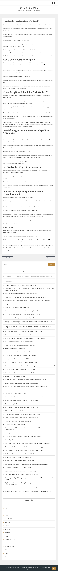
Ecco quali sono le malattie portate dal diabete (19, 359)
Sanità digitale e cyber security (14, 440)
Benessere (8, 512)
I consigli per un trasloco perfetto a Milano (18, 390)
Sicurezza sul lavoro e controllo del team (17, 307)
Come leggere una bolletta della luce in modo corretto (21, 355)
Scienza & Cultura (10, 539)
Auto (6, 508)
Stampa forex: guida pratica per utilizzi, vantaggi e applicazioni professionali (27, 311)
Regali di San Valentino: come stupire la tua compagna (21, 471)
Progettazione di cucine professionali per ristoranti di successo (24, 304)
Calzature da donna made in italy (14, 410)
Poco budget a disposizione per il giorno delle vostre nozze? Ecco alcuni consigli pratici (29, 478)
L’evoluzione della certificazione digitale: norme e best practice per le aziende (28, 276)
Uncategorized (9, 546)
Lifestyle (7, 529)
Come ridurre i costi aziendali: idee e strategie (19, 341)
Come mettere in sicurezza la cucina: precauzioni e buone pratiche (25, 338)
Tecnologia (8, 543)
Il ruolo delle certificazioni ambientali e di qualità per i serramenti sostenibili (28, 300)
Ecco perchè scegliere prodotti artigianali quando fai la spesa (23, 318)
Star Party (29, 8)
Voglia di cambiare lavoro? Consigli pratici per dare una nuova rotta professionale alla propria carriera (29, 483)
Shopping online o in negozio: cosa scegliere (18, 421)
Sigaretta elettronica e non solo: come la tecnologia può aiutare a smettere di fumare (28, 492)
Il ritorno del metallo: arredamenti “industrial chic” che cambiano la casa (26, 386)
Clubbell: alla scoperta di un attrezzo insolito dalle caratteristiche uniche (26, 464)
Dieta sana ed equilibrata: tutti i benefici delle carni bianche (23, 400)
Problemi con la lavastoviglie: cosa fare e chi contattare (21, 334)
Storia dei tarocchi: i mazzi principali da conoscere (20, 345)
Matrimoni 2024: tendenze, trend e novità (17, 352)
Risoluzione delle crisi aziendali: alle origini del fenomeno (22, 453)
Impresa (7, 522)
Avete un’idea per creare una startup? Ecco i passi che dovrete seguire (26, 450)
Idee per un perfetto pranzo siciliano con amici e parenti (22, 407)
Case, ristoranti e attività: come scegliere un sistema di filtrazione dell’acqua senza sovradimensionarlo (29, 289)
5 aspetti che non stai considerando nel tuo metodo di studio (23, 488)
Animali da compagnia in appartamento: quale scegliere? (22, 417)
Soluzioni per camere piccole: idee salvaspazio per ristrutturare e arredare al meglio (28, 327)
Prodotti (7, 532)
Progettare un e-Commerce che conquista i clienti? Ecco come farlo (25, 297)
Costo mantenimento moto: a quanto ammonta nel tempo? (22, 314)
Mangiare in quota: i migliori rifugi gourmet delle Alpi (21, 293)
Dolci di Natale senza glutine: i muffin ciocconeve (19, 460)
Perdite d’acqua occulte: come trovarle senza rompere (21, 285)
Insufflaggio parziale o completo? (15, 348)
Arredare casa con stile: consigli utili (16, 393)
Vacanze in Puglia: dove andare (14, 404)
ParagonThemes (29, 569)
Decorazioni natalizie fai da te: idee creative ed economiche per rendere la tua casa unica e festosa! (30, 428)
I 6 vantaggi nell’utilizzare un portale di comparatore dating (23, 414)
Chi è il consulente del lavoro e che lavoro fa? (18, 467)
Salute (7, 536)
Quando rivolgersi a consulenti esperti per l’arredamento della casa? (25, 379)
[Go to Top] (54, 568)
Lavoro (7, 525)
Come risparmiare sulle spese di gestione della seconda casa (23, 436)
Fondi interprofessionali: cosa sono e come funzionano (21, 474)
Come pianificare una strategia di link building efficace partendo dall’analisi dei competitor (28, 281)
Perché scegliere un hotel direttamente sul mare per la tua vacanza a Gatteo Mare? (30, 366)
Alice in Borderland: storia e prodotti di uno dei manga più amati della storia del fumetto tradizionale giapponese (28, 322)
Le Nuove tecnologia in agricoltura (15, 424)
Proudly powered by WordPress (30, 567)
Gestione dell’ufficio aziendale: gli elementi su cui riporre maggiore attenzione (28, 447)
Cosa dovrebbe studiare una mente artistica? (18, 457)
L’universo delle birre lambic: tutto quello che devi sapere (22, 383)
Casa (6, 515)
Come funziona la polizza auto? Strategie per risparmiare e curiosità (25, 397)
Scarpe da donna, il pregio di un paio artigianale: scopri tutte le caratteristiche (28, 443)
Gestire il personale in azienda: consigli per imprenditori (22, 362)
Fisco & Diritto (9, 519)
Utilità (6, 550)
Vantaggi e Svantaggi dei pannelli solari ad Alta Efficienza (22, 372)
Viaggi (7, 553)
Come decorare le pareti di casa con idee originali (20, 369)
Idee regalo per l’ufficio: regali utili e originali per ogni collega (23, 331)
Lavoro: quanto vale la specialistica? (15, 376)
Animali (7, 505)
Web (6, 557)
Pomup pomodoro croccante (13, 433)
